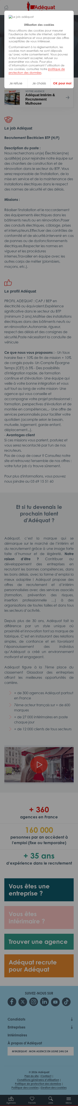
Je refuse (15, 83)
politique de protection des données (37, 70)
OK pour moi (62, 83)
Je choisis (39, 83)
